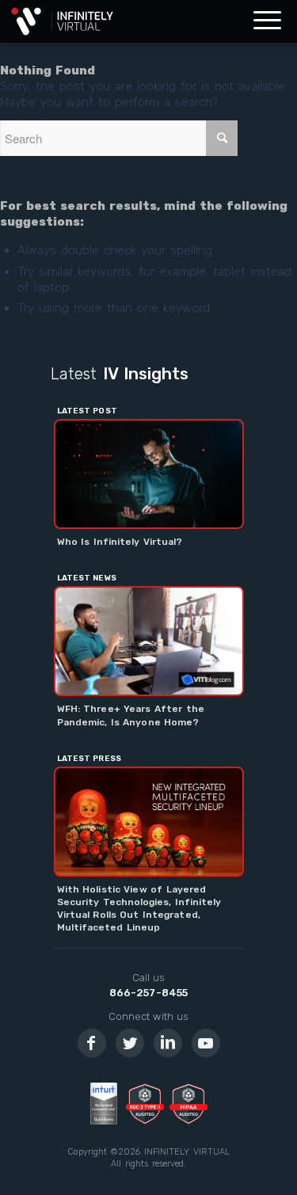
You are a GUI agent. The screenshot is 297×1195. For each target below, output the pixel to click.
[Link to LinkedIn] (168, 1043)
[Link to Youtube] (206, 1043)
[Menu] (267, 21)
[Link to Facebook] (92, 1043)
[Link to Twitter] (130, 1043)
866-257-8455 (148, 993)
